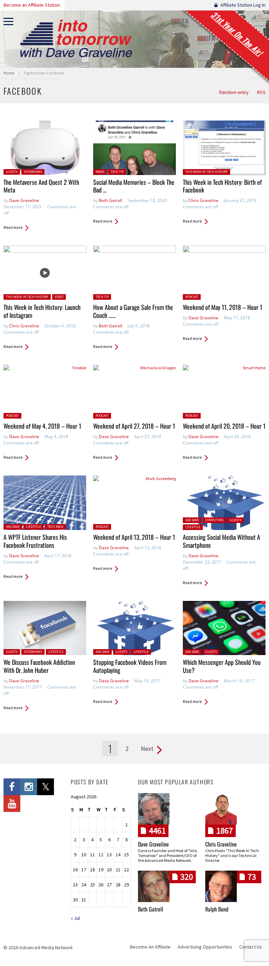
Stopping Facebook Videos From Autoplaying (129, 666)
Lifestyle (33, 526)
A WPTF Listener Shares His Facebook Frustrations (35, 541)
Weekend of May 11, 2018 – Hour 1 (222, 307)
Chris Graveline (203, 200)
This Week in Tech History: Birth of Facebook (222, 186)
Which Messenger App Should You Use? (222, 666)
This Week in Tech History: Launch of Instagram (42, 311)
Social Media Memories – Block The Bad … (133, 186)
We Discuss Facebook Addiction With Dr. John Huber (39, 666)
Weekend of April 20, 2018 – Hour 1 (224, 425)
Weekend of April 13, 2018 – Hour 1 (134, 537)
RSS (261, 92)
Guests (12, 171)
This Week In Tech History (206, 171)
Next (147, 749)
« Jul (75, 918)
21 (118, 869)
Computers (214, 520)
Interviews (33, 171)
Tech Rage (55, 526)
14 (118, 854)
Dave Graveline (24, 200)
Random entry (234, 92)
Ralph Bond (216, 909)
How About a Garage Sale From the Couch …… (133, 311)
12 (100, 854)
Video (59, 297)
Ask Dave (13, 526)
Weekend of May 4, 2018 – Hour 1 (42, 425)
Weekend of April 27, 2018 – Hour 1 (134, 425)
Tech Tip (117, 171)
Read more (13, 227)
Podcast (191, 297)
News (100, 171)
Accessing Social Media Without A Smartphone (221, 541)
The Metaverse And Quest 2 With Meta (41, 186)
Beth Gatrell (110, 200)
